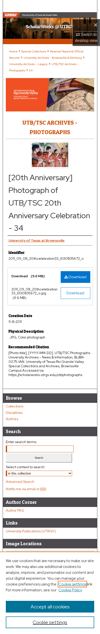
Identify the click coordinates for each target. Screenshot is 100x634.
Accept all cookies (50, 607)
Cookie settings (72, 584)
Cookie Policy (70, 590)
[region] (50, 593)
